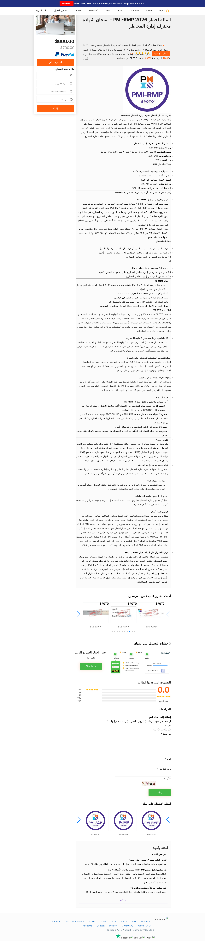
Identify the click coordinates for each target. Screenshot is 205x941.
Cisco (149, 10)
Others (78, 10)
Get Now (66, 3)
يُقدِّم (55, 108)
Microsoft (93, 10)
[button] (168, 614)
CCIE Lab (134, 10)
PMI (120, 10)
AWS (108, 10)
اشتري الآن (55, 62)
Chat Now (90, 666)
